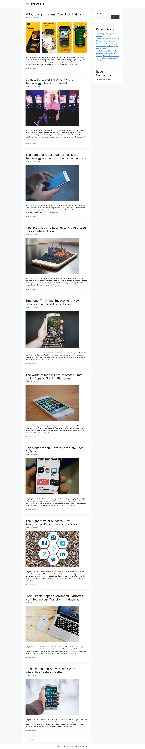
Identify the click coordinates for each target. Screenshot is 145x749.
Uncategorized (31, 68)
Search (98, 13)
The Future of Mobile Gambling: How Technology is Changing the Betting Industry (56, 156)
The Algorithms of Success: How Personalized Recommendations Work (51, 522)
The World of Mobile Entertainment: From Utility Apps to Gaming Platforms (54, 376)
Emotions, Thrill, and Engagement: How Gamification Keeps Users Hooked (53, 302)
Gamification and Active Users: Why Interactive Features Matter (50, 670)
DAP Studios (37, 4)
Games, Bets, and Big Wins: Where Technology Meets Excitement (49, 81)
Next (32, 739)
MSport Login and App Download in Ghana (55, 14)
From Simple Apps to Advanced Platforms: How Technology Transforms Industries (55, 597)
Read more (73, 64)
